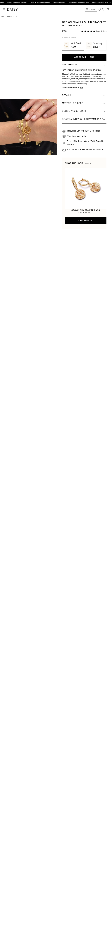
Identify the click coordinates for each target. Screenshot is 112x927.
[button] (108, 9)
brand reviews (101, 31)
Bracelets (12, 16)
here (81, 87)
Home (2, 16)
